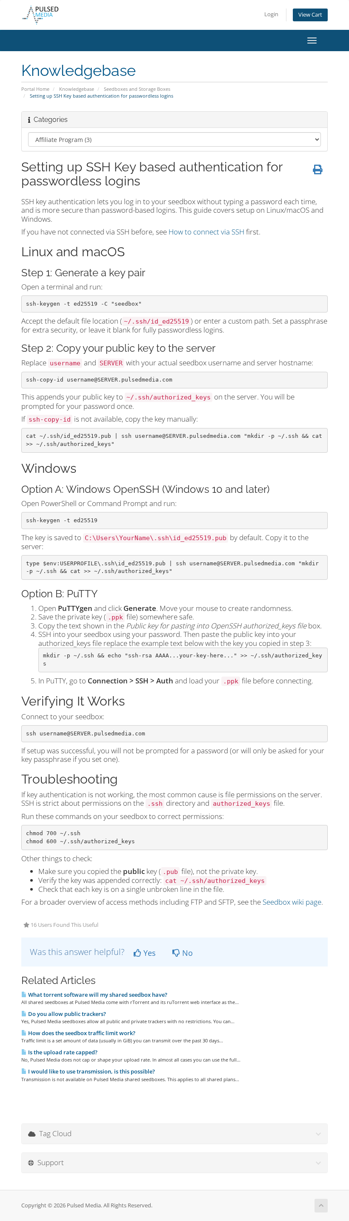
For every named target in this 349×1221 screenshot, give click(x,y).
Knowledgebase (76, 89)
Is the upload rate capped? (62, 1052)
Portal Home (35, 89)
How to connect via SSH (206, 232)
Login (271, 14)
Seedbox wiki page (292, 902)
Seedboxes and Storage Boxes (137, 89)
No (186, 953)
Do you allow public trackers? (66, 1014)
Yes (148, 953)
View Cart (310, 14)
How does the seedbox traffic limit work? (81, 1033)
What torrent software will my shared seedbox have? (97, 994)
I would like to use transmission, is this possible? (91, 1071)
